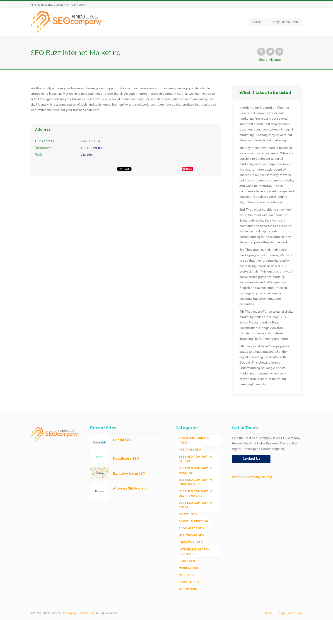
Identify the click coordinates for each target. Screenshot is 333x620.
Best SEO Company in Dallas (195, 459)
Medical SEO (188, 568)
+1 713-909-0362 (92, 148)
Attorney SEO (190, 449)
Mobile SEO (188, 575)
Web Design (188, 589)
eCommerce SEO (191, 528)
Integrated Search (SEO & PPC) (194, 552)
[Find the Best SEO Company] (66, 22)
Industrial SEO (191, 542)
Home (257, 22)
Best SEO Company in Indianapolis (195, 482)
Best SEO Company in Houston (195, 470)
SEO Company (67, 613)
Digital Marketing (193, 521)
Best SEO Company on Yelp (252, 477)
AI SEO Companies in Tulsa (194, 440)
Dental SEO (188, 514)
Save (189, 169)
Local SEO (187, 561)
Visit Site (86, 155)
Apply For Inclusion (285, 22)
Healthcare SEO (191, 535)
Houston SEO (85, 613)
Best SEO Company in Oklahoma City (195, 493)
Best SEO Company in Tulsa (195, 505)
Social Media (189, 582)
